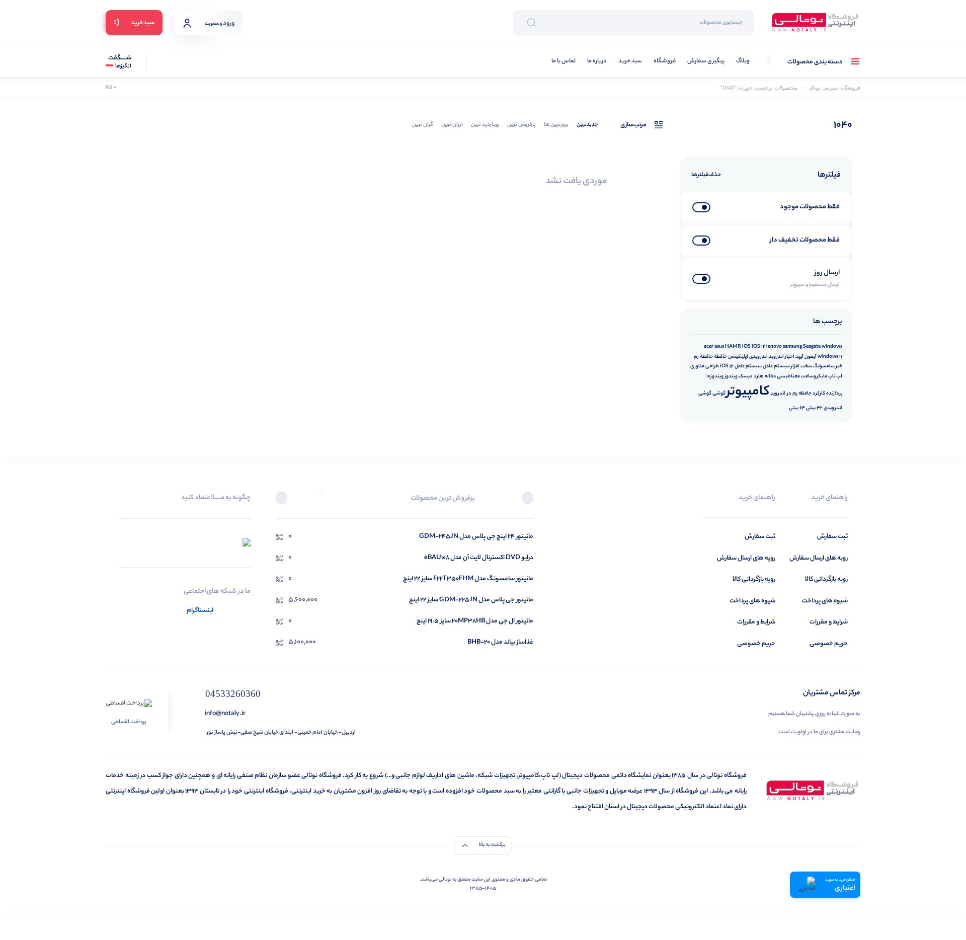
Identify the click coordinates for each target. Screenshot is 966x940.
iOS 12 (758, 347)
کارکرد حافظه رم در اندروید (797, 393)
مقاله (770, 376)
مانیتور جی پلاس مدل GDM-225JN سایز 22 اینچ (471, 600)
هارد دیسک (751, 376)
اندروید (776, 357)
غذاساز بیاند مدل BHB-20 (500, 642)
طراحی (712, 366)
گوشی (719, 393)
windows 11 (830, 357)
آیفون (810, 357)
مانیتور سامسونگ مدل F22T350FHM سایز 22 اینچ (468, 579)
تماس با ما (563, 61)
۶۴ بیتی (797, 408)
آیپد (799, 357)
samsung (792, 347)
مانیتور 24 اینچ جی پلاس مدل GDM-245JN (476, 536)
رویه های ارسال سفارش (818, 558)
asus (719, 347)
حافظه (720, 357)
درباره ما (597, 61)
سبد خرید (630, 61)
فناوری (697, 366)
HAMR (733, 347)
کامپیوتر (748, 392)
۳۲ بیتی (814, 408)
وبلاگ (743, 61)
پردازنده (834, 393)
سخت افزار (801, 366)
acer (708, 347)
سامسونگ (824, 366)
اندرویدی (758, 357)
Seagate (812, 347)
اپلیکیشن (738, 357)
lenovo (774, 347)
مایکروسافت (814, 376)
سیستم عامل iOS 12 (741, 366)
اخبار (789, 357)
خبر (839, 366)
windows (832, 347)
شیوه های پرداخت (825, 601)
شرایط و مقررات (829, 622)
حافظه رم (703, 357)
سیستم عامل (776, 366)
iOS (746, 347)
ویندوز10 (714, 376)
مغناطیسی (788, 376)
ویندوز (731, 376)
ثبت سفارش (832, 536)
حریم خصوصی (829, 644)
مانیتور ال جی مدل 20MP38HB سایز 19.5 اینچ (475, 621)
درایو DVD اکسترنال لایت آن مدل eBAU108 (478, 558)
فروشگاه (665, 61)
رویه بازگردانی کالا (826, 579)
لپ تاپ (835, 376)
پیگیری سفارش (706, 61)
